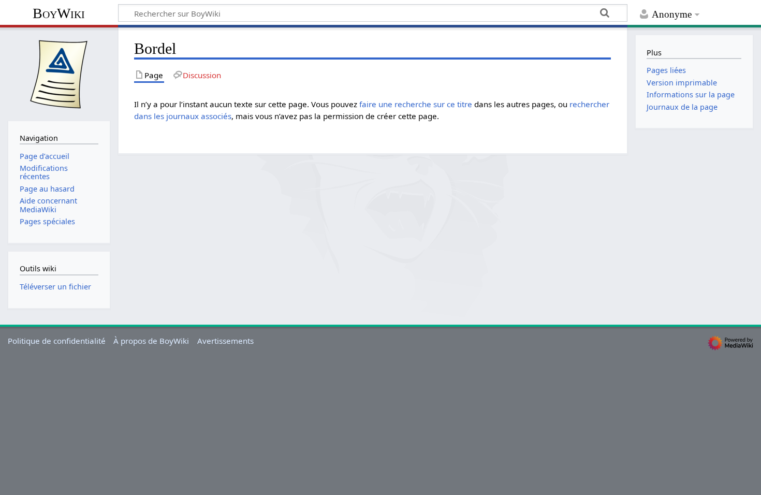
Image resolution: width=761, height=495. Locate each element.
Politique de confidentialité (57, 341)
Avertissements (225, 341)
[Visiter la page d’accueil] (59, 73)
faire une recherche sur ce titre (415, 104)
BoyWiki (59, 13)
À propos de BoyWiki (151, 341)
